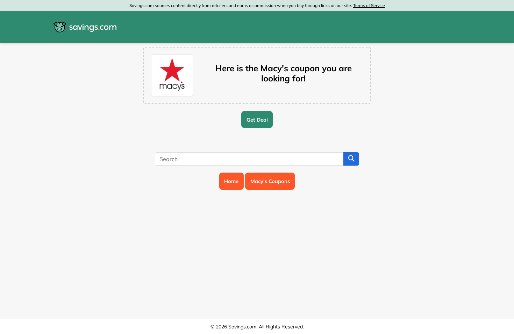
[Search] (351, 159)
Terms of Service (369, 5)
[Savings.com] (84, 27)
